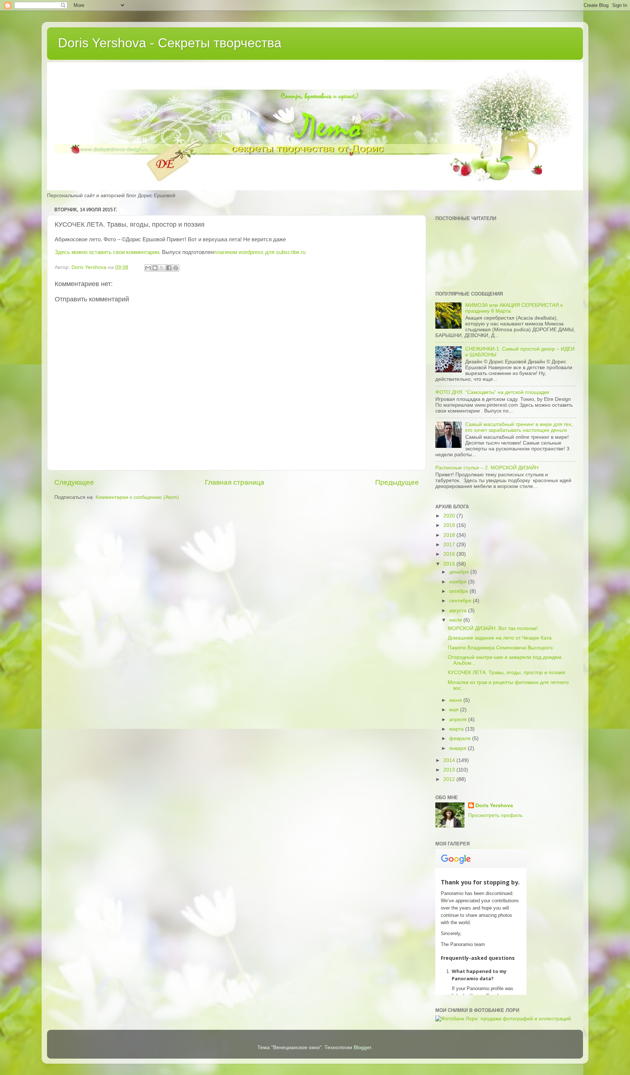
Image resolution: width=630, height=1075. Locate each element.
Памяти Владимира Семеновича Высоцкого (500, 647)
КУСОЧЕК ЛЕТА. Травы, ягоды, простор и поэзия (506, 672)
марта (457, 729)
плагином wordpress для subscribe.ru (260, 252)
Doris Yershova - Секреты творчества (169, 42)
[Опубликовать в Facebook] (168, 267)
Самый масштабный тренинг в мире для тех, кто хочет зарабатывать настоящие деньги (519, 427)
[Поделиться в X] (162, 267)
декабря (459, 572)
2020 (449, 516)
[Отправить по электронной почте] (148, 267)
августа (458, 610)
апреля (458, 719)
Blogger (362, 1047)
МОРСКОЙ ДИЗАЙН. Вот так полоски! (493, 628)
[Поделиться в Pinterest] (175, 267)
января (458, 748)
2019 (449, 525)
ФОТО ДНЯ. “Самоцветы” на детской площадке (492, 392)
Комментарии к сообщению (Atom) (137, 497)
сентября (461, 600)
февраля (460, 738)
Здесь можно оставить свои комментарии (107, 252)
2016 (449, 554)
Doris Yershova (494, 805)
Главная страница (234, 482)
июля (456, 620)
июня (456, 700)
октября (459, 591)
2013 (449, 770)
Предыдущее (397, 482)
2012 (449, 779)
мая (454, 709)
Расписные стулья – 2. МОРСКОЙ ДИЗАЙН (486, 467)
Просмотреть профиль (495, 815)
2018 (449, 535)
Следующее (74, 482)
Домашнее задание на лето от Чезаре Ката (500, 638)
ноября (458, 582)
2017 (449, 544)
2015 (449, 564)
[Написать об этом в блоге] (155, 267)
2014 (449, 760)
